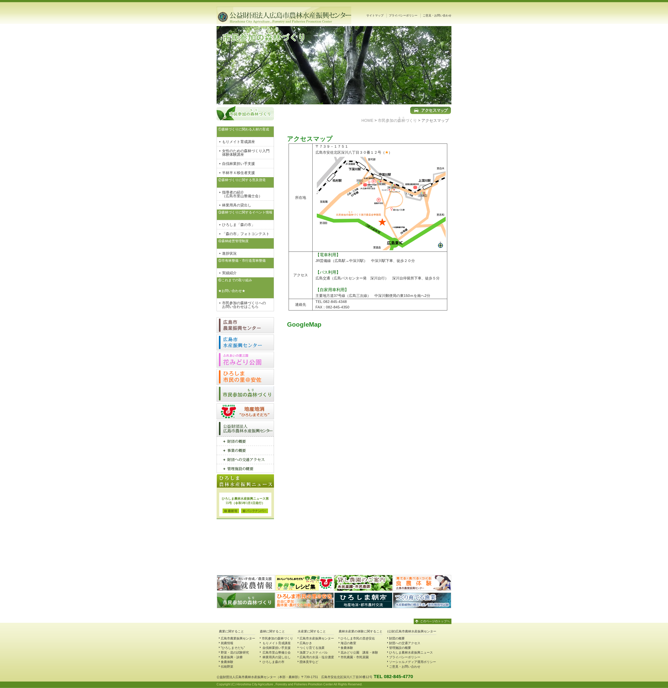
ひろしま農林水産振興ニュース (411, 652)
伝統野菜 (227, 666)
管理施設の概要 (245, 468)
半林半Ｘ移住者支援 (238, 173)
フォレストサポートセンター (245, 394)
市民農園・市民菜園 (355, 657)
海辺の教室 (348, 643)
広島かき (306, 643)
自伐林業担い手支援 (238, 163)
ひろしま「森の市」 (238, 225)
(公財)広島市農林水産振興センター (411, 631)
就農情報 (227, 643)
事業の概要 (245, 450)
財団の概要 (245, 441)
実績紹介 (229, 273)
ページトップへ (432, 622)
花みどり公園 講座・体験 (359, 652)
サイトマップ (375, 15)
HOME (367, 120)
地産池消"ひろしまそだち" (245, 411)
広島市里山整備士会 (276, 652)
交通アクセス (245, 459)
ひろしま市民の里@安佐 (245, 377)
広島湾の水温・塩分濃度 (317, 657)
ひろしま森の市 (273, 662)
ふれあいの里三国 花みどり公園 (245, 360)
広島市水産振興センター (245, 342)
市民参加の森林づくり (277, 638)
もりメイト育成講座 (238, 142)
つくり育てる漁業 (312, 648)
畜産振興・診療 (232, 657)
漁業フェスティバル (314, 652)
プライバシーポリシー (403, 15)
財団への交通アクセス (404, 643)
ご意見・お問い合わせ (437, 15)
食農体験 (227, 662)
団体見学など (309, 662)
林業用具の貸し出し (276, 657)
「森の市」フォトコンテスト (246, 234)
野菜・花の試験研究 (235, 652)
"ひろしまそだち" (233, 648)
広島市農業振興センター (245, 325)
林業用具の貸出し (236, 205)
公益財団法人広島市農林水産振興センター (284, 15)
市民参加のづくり (397, 120)
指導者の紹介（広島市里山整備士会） (242, 194)
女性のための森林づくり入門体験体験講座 (246, 153)
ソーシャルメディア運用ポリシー (412, 662)
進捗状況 (229, 253)
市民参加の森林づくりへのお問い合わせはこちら (244, 305)
